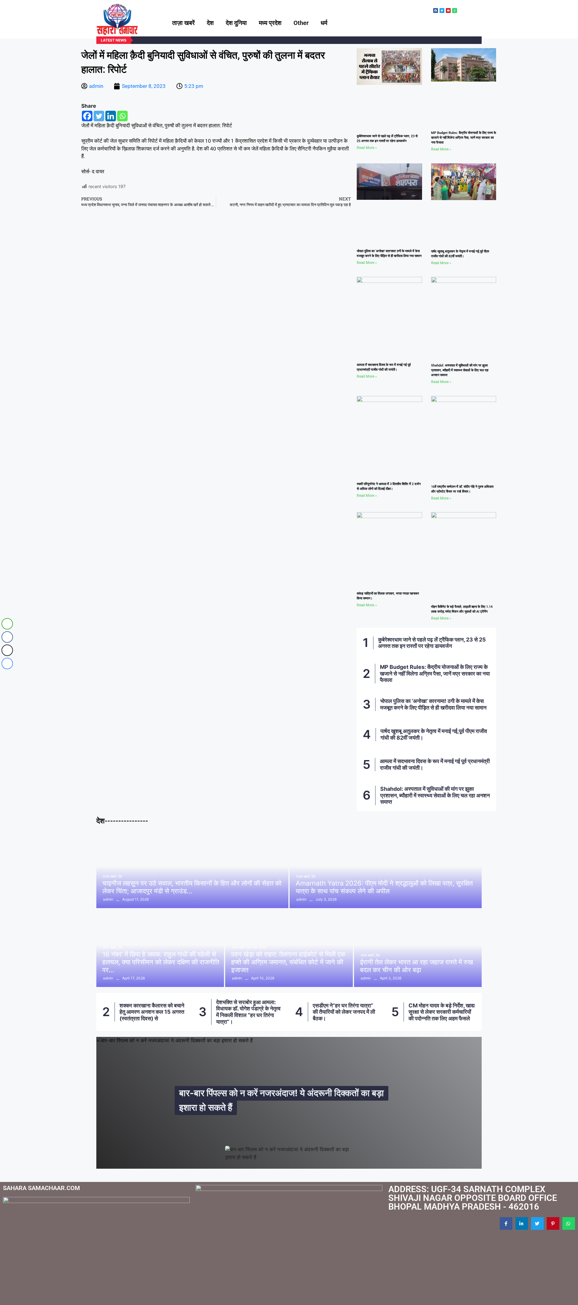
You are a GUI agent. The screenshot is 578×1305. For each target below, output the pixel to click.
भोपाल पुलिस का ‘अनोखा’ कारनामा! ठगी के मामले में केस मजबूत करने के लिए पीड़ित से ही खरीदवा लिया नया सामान (433, 704)
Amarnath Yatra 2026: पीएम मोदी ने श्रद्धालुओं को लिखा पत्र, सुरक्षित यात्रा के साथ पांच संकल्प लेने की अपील (384, 887)
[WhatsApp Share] (7, 623)
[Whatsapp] (122, 116)
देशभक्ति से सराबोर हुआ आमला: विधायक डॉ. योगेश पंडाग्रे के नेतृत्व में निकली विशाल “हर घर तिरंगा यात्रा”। (248, 1012)
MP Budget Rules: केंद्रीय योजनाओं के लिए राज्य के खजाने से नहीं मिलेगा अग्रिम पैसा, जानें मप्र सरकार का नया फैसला (463, 137)
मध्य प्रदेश (270, 22)
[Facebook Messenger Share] (7, 663)
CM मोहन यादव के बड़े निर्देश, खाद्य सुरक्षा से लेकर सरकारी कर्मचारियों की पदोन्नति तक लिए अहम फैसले (442, 1012)
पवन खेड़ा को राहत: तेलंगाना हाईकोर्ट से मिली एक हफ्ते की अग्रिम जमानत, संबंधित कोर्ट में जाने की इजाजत (288, 962)
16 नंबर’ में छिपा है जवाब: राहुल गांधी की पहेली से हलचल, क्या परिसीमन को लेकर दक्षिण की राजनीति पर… (160, 962)
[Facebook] (87, 116)
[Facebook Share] (7, 637)
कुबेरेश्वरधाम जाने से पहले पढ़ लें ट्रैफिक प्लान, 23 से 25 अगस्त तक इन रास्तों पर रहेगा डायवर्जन (432, 642)
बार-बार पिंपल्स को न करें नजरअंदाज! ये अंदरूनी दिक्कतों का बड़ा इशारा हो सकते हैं (281, 1100)
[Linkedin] (110, 116)
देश (210, 22)
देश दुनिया (236, 22)
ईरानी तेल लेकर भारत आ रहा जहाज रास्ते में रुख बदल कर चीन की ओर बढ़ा (416, 966)
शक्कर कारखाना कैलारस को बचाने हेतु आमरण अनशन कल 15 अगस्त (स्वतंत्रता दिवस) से (152, 1012)
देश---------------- (122, 821)
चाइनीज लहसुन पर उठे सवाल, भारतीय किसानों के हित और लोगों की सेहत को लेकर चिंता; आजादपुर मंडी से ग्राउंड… (191, 887)
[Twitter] (99, 116)
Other (301, 22)
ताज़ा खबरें (183, 22)
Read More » (367, 148)
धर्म (324, 22)
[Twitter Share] (7, 650)
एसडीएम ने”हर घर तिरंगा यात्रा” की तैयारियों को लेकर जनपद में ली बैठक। (344, 1012)
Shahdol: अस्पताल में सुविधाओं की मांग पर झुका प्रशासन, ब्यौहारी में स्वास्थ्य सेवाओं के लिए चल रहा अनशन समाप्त (459, 370)
